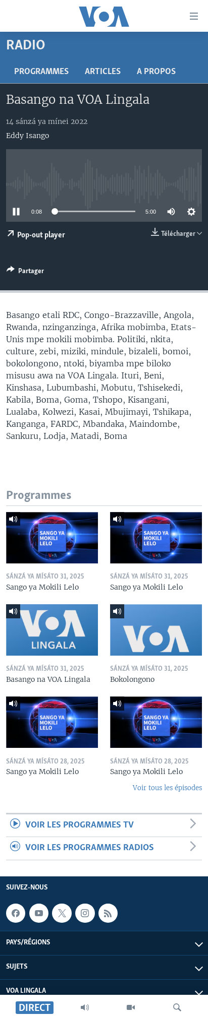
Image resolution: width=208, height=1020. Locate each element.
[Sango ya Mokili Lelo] (52, 537)
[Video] (131, 1007)
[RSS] (108, 913)
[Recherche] (177, 1007)
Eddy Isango (27, 135)
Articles (103, 72)
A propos (156, 72)
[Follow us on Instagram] (84, 913)
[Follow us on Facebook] (15, 913)
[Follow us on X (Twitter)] (61, 913)
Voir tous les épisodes (167, 788)
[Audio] (85, 1007)
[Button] (25, 272)
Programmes (41, 72)
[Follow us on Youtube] (38, 913)
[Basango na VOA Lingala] (52, 630)
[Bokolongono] (156, 630)
